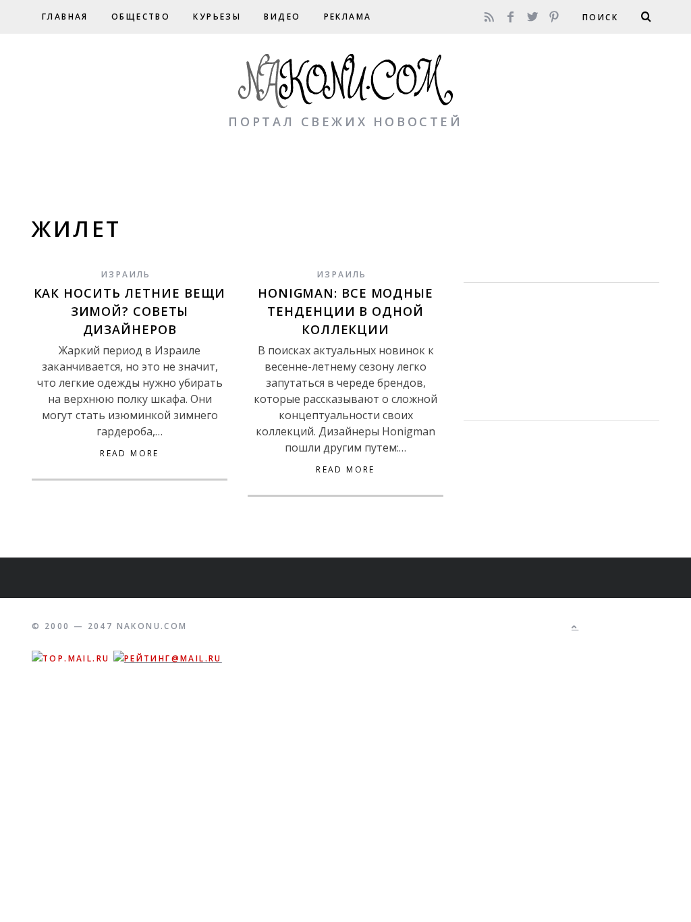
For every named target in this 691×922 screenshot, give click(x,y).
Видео (282, 16)
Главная (65, 16)
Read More (129, 454)
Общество (140, 16)
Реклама (348, 16)
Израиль (126, 274)
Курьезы (217, 16)
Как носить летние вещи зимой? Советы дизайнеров (130, 311)
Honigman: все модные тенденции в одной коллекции (345, 311)
